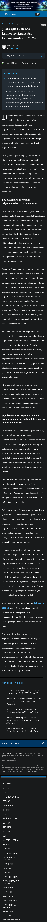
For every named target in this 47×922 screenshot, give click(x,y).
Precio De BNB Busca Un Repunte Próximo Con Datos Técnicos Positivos (23, 710)
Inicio (4, 24)
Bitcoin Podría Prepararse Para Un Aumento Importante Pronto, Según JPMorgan (22, 720)
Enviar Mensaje (11, 853)
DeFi (5, 793)
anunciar (8, 864)
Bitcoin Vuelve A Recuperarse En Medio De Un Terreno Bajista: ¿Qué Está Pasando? (23, 701)
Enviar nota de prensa (11, 858)
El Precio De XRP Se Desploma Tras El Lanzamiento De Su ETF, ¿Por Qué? (23, 691)
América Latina (11, 797)
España (6, 801)
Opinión (12, 24)
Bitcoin (6, 788)
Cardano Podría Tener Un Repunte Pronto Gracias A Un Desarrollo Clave (22, 729)
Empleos (7, 868)
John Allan (14, 48)
